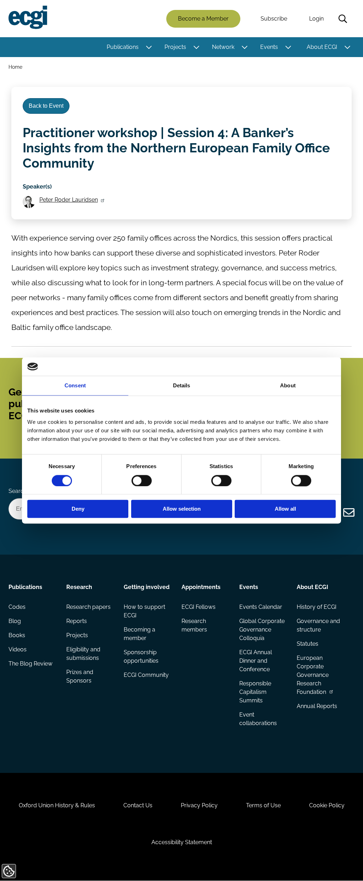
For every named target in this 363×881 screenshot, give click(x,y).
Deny (78, 509)
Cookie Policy (327, 805)
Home (15, 67)
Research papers (88, 607)
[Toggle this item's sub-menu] (148, 47)
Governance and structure (318, 625)
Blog (15, 621)
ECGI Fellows (199, 607)
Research (79, 587)
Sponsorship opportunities (141, 656)
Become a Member (203, 18)
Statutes (307, 643)
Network (223, 47)
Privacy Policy (199, 805)
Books (17, 635)
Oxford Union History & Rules (57, 805)
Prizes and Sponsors (79, 676)
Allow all (285, 509)
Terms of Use (263, 805)
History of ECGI (316, 607)
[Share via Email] (348, 512)
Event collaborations (258, 718)
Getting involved (146, 587)
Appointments (201, 587)
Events (269, 47)
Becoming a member (139, 633)
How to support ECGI (144, 611)
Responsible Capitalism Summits (255, 692)
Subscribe (274, 18)
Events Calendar (260, 607)
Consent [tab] (75, 386)
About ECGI (322, 47)
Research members (194, 625)
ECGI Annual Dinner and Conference (255, 661)
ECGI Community (146, 675)
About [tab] (288, 386)
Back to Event (46, 106)
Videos (18, 649)
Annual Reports (317, 706)
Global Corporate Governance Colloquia (262, 629)
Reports (76, 621)
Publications (123, 47)
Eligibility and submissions (83, 653)
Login (316, 18)
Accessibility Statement (181, 842)
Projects (175, 47)
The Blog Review (30, 663)
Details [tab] (181, 386)
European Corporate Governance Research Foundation (313, 675)
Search (343, 19)
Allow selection (182, 509)
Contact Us (137, 805)
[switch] (142, 480)
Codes (17, 607)
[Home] (28, 17)
